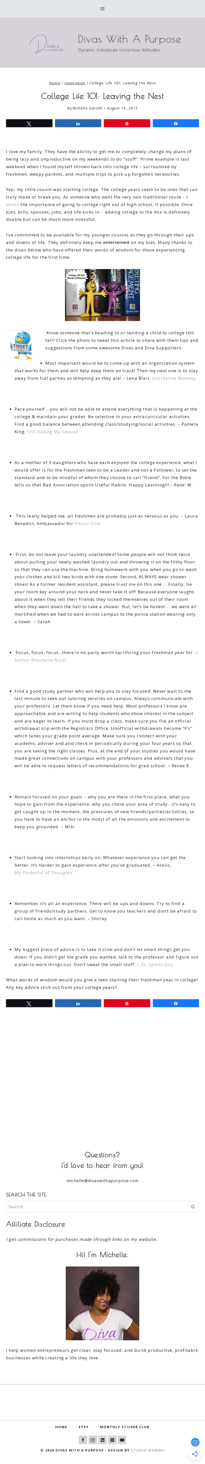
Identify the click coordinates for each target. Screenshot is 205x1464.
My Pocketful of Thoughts (43, 872)
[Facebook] (83, 1440)
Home (61, 1427)
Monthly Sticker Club (125, 1427)
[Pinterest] (112, 1440)
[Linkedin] (102, 1440)
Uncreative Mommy (174, 378)
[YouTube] (122, 1440)
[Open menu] (102, 9)
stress (12, 204)
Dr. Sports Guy (157, 964)
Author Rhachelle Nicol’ (40, 660)
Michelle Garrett (87, 108)
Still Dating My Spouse (52, 431)
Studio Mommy (147, 1450)
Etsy (84, 1427)
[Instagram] (92, 1440)
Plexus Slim (87, 523)
